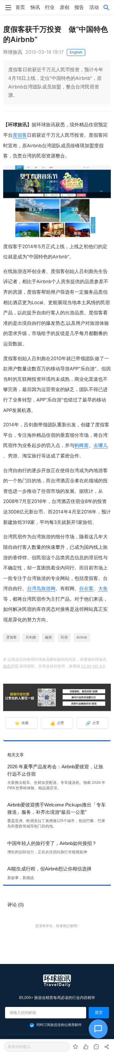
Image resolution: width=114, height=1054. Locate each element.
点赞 (57, 723)
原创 (64, 7)
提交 (99, 1012)
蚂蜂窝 (81, 445)
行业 (49, 7)
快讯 (35, 7)
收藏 (22, 723)
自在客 (86, 588)
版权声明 (10, 666)
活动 (94, 7)
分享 (93, 723)
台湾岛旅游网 (41, 588)
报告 (79, 7)
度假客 (20, 135)
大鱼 (103, 588)
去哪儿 (100, 445)
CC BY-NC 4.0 (93, 666)
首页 (20, 7)
